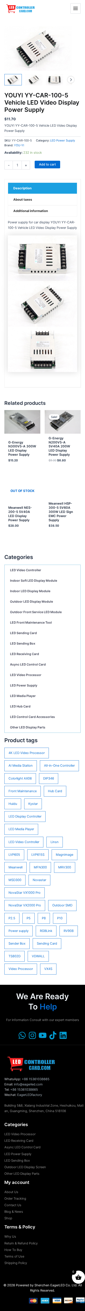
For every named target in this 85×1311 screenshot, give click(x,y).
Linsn (55, 842)
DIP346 (48, 778)
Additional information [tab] (30, 211)
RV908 (69, 931)
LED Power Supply (23, 685)
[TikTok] (53, 1035)
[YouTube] (42, 1035)
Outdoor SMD (62, 905)
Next (71, 79)
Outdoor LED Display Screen (25, 1167)
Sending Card (47, 943)
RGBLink (46, 931)
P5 (29, 918)
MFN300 (40, 867)
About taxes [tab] (22, 200)
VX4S (48, 969)
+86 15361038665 (35, 1079)
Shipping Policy (15, 1263)
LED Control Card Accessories (32, 717)
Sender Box (17, 943)
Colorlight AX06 (20, 778)
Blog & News (13, 1212)
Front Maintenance (22, 791)
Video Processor (20, 969)
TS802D (14, 956)
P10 (60, 918)
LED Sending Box (22, 643)
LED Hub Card (20, 706)
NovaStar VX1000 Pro (24, 893)
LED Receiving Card (24, 654)
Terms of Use (14, 1256)
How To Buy (13, 1250)
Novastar (39, 880)
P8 (44, 918)
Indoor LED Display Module (30, 591)
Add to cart (47, 164)
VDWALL (38, 956)
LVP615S (37, 855)
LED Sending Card (23, 633)
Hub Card (55, 791)
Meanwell (15, 867)
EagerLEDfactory (29, 1095)
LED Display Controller (24, 816)
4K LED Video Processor (26, 753)
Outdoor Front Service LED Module (36, 612)
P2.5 (11, 918)
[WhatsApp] (22, 1035)
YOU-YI (19, 145)
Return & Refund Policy (21, 1243)
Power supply (18, 931)
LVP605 (14, 855)
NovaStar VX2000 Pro (24, 905)
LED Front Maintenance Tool (31, 622)
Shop (8, 1218)
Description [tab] (22, 188)
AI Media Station (20, 766)
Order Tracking (15, 1199)
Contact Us (12, 1205)
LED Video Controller (25, 570)
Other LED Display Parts (27, 727)
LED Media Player (23, 696)
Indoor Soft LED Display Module (33, 580)
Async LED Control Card (28, 664)
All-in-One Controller (59, 766)
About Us (11, 1192)
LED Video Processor (25, 675)
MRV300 (64, 867)
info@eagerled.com (28, 1084)
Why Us (10, 1237)
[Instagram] (32, 1035)
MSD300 (14, 880)
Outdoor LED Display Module (31, 601)
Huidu (12, 804)
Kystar (33, 804)
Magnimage (64, 855)
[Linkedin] (63, 1035)
